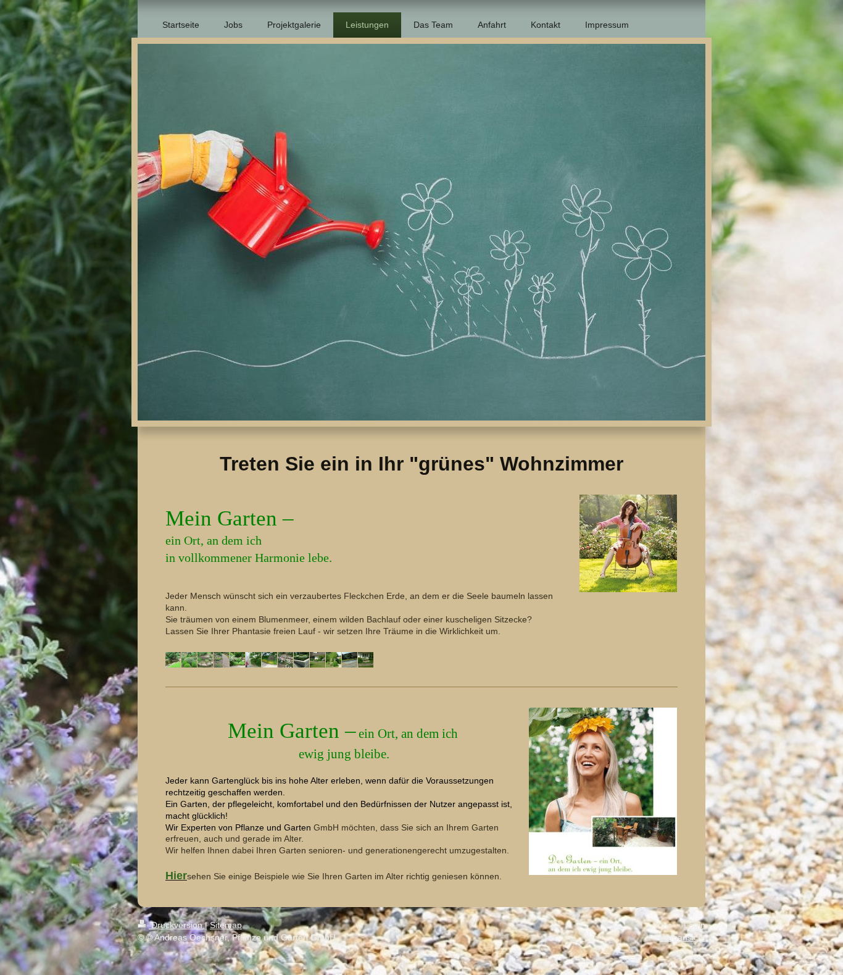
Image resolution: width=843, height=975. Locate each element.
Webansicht (682, 937)
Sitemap (226, 925)
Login (694, 925)
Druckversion (177, 925)
